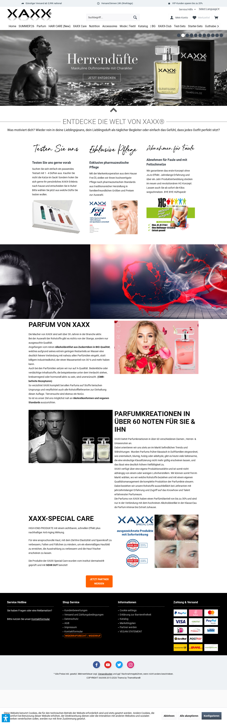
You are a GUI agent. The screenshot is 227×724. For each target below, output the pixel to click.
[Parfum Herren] (71, 436)
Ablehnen (169, 715)
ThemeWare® (133, 678)
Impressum (70, 627)
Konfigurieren (211, 715)
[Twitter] (119, 664)
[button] (6, 718)
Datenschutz (71, 618)
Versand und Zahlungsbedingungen (84, 614)
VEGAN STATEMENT (131, 631)
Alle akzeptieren (189, 715)
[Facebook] (96, 664)
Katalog (124, 618)
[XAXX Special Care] (156, 541)
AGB (66, 623)
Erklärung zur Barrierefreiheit (135, 614)
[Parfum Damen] (156, 347)
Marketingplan (128, 623)
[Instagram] (130, 664)
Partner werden (128, 627)
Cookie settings (128, 610)
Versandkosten (105, 674)
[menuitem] (187, 9)
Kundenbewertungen (75, 610)
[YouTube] (107, 664)
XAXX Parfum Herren (113, 281)
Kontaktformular (40, 619)
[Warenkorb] (216, 17)
